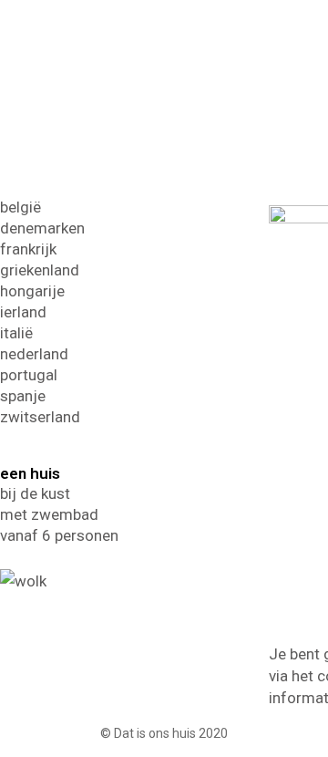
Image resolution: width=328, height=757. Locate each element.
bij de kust (35, 493)
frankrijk (28, 249)
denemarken (42, 228)
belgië (20, 207)
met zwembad (49, 514)
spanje (23, 396)
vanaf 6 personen (59, 535)
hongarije (32, 291)
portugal (28, 375)
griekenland (39, 270)
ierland (23, 312)
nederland (34, 354)
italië (16, 333)
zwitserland (40, 417)
